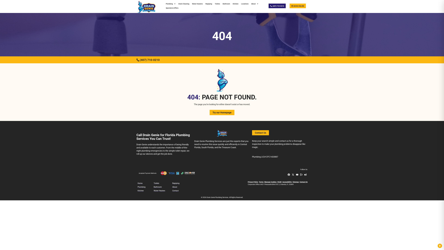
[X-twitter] (293, 175)
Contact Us (304, 182)
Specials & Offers (172, 8)
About (253, 4)
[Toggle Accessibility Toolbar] (439, 245)
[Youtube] (297, 175)
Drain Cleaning (183, 4)
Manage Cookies (270, 182)
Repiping (208, 4)
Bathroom (226, 4)
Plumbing (169, 4)
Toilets (217, 4)
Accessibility (287, 182)
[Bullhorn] (305, 175)
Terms (261, 182)
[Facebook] (289, 175)
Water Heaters (197, 4)
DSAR (279, 182)
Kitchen (235, 4)
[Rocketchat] (301, 175)
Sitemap (296, 182)
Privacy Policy (253, 182)
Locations (244, 4)
